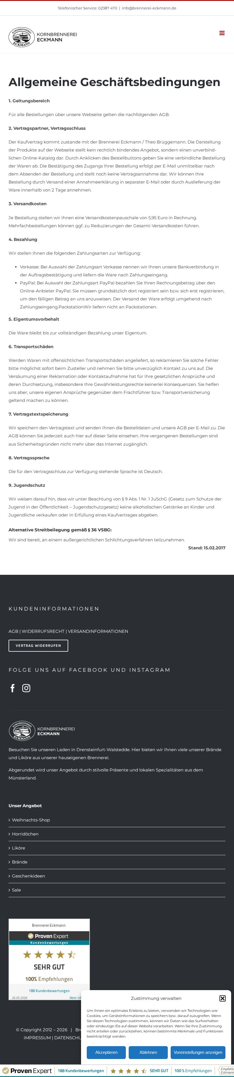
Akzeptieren (106, 1052)
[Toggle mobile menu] (222, 33)
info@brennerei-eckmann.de (149, 8)
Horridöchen (25, 834)
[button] (222, 998)
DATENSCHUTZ (70, 1037)
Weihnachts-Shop (31, 820)
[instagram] (26, 688)
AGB (13, 631)
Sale (16, 890)
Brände (19, 862)
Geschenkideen (28, 876)
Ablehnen (148, 1052)
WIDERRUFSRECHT (44, 631)
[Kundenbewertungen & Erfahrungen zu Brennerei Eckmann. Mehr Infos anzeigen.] (49, 922)
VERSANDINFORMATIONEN (98, 631)
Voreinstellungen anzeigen (198, 1052)
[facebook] (13, 688)
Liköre (18, 848)
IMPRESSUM (37, 1037)
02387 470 (107, 8)
